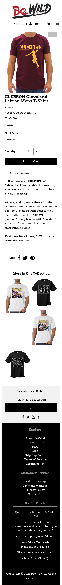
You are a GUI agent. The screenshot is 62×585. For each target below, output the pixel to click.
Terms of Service (35, 459)
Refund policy (35, 463)
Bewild (35, 573)
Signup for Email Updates (31, 391)
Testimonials (35, 442)
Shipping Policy (35, 455)
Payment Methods (35, 485)
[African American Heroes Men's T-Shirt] (44, 305)
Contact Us (35, 494)
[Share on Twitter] (25, 258)
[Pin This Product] (32, 258)
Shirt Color (11, 133)
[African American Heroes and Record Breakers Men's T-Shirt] (17, 312)
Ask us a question (18, 173)
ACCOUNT (20, 24)
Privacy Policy (35, 489)
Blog (35, 450)
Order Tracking (35, 481)
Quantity (10, 151)
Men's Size (11, 118)
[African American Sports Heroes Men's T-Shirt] (44, 345)
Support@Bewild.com (40, 536)
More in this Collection (31, 273)
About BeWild (35, 438)
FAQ (35, 446)
